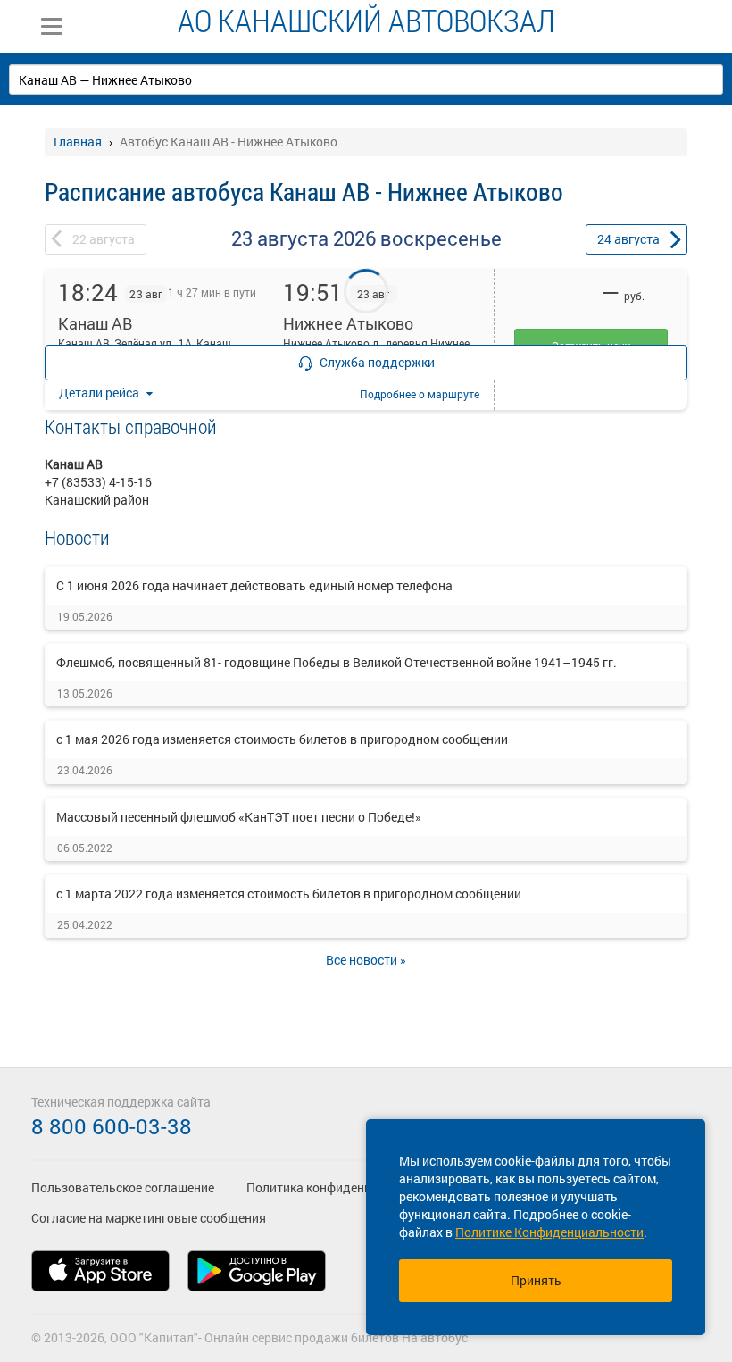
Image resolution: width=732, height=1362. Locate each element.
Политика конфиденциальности (340, 1187)
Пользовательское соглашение (122, 1187)
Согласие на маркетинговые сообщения (148, 1217)
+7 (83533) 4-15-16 (98, 481)
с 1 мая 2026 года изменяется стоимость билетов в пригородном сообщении (282, 739)
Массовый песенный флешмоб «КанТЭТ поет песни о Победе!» (238, 816)
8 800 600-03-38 (111, 1126)
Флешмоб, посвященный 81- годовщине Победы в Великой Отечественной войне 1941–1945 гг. (336, 662)
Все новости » (366, 959)
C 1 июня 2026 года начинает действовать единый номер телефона (254, 585)
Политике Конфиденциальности (549, 1232)
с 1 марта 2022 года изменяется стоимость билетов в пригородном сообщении (288, 893)
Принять (536, 1280)
